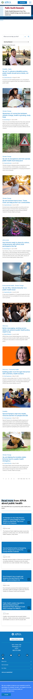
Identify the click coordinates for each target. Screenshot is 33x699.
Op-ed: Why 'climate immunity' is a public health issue (14, 289)
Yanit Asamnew (7, 376)
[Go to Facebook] (3, 655)
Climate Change (7, 111)
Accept (6, 694)
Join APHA (22, 2)
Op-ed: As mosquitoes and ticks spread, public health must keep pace (16, 160)
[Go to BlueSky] (11, 655)
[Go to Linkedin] (27, 655)
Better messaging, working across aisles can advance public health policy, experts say (16, 330)
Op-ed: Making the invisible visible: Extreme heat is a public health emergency (14, 459)
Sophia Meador (7, 334)
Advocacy (5, 326)
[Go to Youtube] (3, 658)
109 (24, 479)
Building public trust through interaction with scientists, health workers (16, 373)
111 (29, 479)
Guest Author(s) (7, 77)
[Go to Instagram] (19, 655)
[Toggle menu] (30, 2)
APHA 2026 (6, 240)
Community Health (14, 369)
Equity (10, 69)
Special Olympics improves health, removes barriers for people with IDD (15, 414)
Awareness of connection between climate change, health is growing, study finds (16, 115)
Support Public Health (16, 639)
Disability (5, 69)
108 (21, 479)
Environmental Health (8, 285)
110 (26, 479)
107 (19, 479)
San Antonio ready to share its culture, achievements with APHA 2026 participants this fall (16, 244)
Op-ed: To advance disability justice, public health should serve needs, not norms (15, 73)
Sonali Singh (7, 119)
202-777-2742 (17, 650)
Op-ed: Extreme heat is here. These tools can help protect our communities (16, 201)
